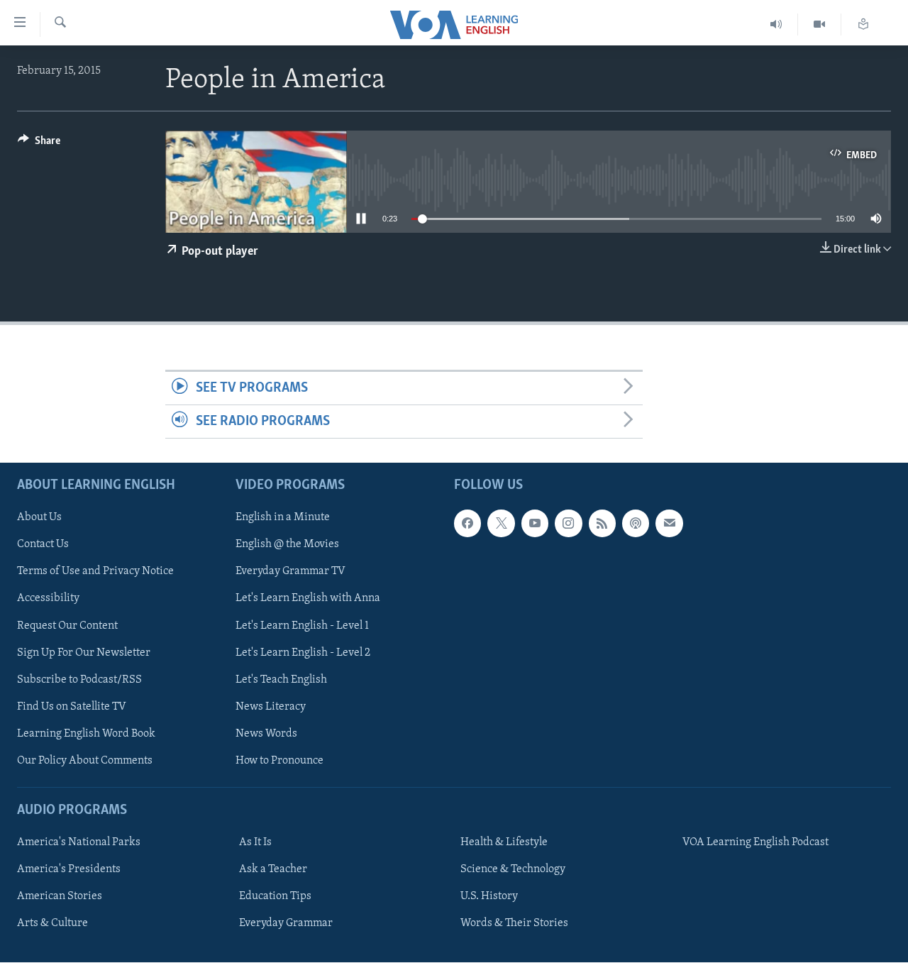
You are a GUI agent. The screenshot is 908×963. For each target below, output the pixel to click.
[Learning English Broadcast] (776, 24)
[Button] (39, 144)
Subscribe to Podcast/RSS (79, 680)
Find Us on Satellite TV (71, 706)
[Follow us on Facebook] (467, 523)
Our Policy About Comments (85, 760)
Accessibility (48, 599)
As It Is (255, 842)
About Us (39, 518)
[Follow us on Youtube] (534, 523)
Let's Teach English (281, 680)
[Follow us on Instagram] (568, 523)
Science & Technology (512, 869)
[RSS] (602, 523)
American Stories (59, 896)
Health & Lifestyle (504, 842)
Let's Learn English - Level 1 (302, 626)
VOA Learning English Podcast (755, 842)
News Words (266, 733)
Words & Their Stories (514, 924)
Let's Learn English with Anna (308, 599)
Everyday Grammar (286, 924)
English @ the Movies (287, 545)
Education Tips (275, 896)
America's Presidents (69, 869)
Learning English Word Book (86, 733)
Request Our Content (67, 626)
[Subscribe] (668, 523)
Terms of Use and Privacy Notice (95, 572)
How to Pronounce (279, 760)
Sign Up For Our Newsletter (83, 653)
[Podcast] (635, 523)
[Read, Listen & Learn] (863, 24)
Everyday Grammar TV (290, 572)
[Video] (819, 24)
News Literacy (271, 706)
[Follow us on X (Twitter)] (500, 523)
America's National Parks (78, 842)
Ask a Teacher (273, 869)
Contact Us (43, 545)
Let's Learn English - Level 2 (303, 653)
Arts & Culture (52, 924)
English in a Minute (283, 518)
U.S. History (489, 896)
